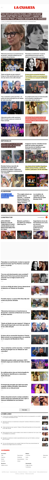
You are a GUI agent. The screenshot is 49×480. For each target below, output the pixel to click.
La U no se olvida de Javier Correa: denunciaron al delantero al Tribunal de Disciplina (15, 287)
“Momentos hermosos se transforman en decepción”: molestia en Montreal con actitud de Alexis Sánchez (12, 55)
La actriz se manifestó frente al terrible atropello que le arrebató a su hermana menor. (18, 21)
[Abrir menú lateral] (2, 8)
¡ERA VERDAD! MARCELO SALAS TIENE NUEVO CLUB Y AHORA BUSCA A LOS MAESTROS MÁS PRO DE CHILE (8, 225)
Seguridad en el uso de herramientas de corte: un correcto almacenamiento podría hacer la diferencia (40, 225)
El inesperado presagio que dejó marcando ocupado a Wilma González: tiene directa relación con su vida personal (14, 386)
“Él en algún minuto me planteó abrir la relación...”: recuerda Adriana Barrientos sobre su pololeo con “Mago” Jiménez (24, 198)
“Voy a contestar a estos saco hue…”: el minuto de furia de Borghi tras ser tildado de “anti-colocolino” (12, 98)
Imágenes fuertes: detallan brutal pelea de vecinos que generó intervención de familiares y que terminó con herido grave (35, 146)
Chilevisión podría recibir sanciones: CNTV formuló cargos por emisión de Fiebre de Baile (11, 119)
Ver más (24, 410)
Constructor (6, 217)
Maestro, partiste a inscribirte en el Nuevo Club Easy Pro (24, 222)
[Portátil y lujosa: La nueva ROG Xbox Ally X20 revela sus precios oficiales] (39, 303)
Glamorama (6, 191)
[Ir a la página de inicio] (24, 7)
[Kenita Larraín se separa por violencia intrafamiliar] (8, 208)
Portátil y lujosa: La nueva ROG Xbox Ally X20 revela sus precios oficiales (15, 299)
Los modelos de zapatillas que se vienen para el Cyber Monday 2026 (39, 196)
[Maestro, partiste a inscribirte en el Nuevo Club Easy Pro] (24, 235)
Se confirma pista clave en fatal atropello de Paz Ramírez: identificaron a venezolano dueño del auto (36, 98)
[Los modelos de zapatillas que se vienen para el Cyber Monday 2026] (40, 208)
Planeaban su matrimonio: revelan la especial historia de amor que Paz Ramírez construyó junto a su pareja (35, 55)
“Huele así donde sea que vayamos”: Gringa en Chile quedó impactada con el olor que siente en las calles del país (11, 76)
